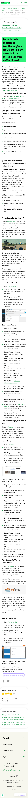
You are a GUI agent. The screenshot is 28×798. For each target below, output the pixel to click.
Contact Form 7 (12, 222)
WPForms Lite (12, 622)
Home (3, 8)
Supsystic (11, 427)
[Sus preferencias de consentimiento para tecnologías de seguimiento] (2, 795)
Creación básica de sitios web (10, 30)
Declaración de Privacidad (13, 787)
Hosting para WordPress (9, 90)
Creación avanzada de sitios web (11, 27)
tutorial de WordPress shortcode (12, 382)
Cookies (13, 789)
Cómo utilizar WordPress (9, 25)
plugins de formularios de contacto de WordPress (13, 97)
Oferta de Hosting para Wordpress (13, 675)
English (17, 3)
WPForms (10, 566)
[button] (5, 3)
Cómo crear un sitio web (13, 8)
